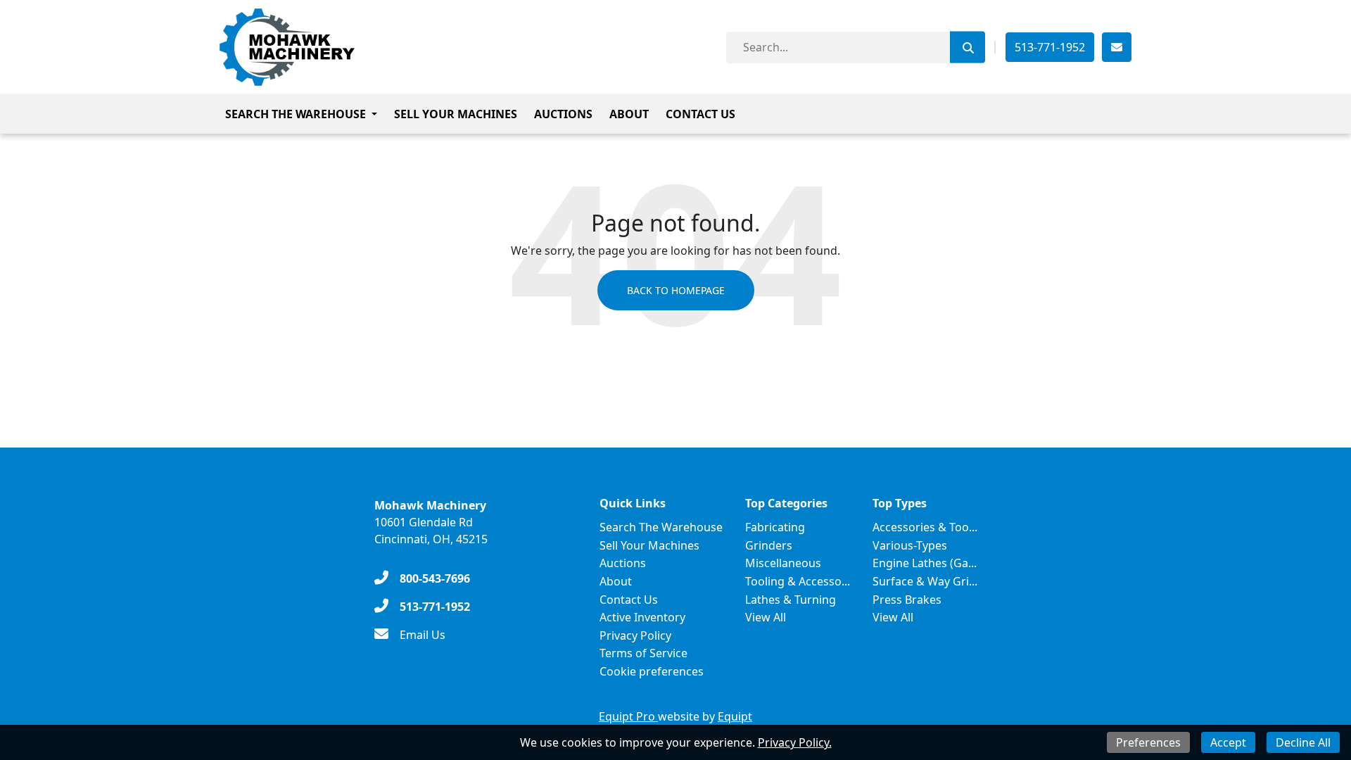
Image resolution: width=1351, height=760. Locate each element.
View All (765, 617)
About (629, 114)
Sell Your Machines (455, 114)
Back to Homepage (676, 290)
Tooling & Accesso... (797, 581)
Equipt (735, 716)
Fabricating (775, 527)
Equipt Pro (628, 716)
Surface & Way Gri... (925, 581)
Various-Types (910, 545)
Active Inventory (642, 617)
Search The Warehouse (295, 114)
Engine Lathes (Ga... (925, 563)
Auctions (563, 114)
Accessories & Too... (925, 527)
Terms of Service (643, 653)
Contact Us (700, 114)
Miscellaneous (783, 563)
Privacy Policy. (795, 742)
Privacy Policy (635, 635)
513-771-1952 (1050, 47)
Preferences (1148, 742)
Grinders (768, 545)
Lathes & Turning (790, 599)
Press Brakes (907, 599)
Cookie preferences (652, 671)
